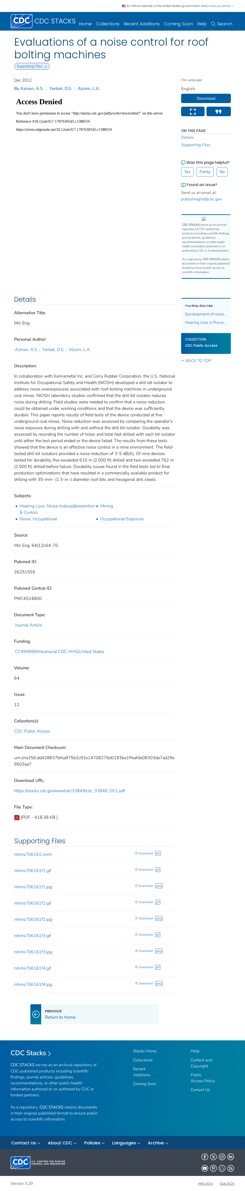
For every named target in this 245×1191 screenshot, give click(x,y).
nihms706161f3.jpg (33, 952)
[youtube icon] (205, 1168)
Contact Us (200, 1089)
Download (145, 853)
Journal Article (28, 625)
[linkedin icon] (230, 1157)
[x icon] (213, 1157)
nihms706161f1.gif (32, 870)
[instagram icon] (222, 1157)
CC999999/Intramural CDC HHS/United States (59, 651)
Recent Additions (142, 24)
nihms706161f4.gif (32, 968)
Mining (106, 506)
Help (202, 24)
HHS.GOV (205, 1183)
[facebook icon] (205, 1157)
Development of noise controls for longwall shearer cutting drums (206, 314)
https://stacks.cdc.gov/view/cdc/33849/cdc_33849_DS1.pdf (69, 791)
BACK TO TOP (198, 360)
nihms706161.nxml (33, 854)
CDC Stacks (28, 1053)
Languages (124, 1143)
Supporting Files (195, 145)
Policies (92, 1143)
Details (187, 137)
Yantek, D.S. (60, 88)
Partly (205, 172)
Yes (187, 172)
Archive (156, 1143)
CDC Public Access (32, 731)
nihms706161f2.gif (32, 903)
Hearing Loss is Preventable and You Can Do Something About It (206, 322)
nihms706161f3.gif (32, 936)
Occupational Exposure (122, 519)
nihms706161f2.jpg (33, 919)
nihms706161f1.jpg (33, 887)
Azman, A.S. (32, 88)
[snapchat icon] (222, 1168)
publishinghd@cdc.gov (201, 199)
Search (224, 24)
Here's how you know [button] (216, 6)
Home (85, 24)
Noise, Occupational (38, 519)
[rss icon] (230, 1168)
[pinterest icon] (213, 1168)
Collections (107, 24)
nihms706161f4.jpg (33, 984)
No (222, 172)
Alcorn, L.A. (89, 88)
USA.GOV (227, 1183)
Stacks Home (144, 1051)
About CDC (60, 1143)
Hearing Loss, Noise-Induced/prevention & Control (57, 509)
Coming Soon (178, 24)
